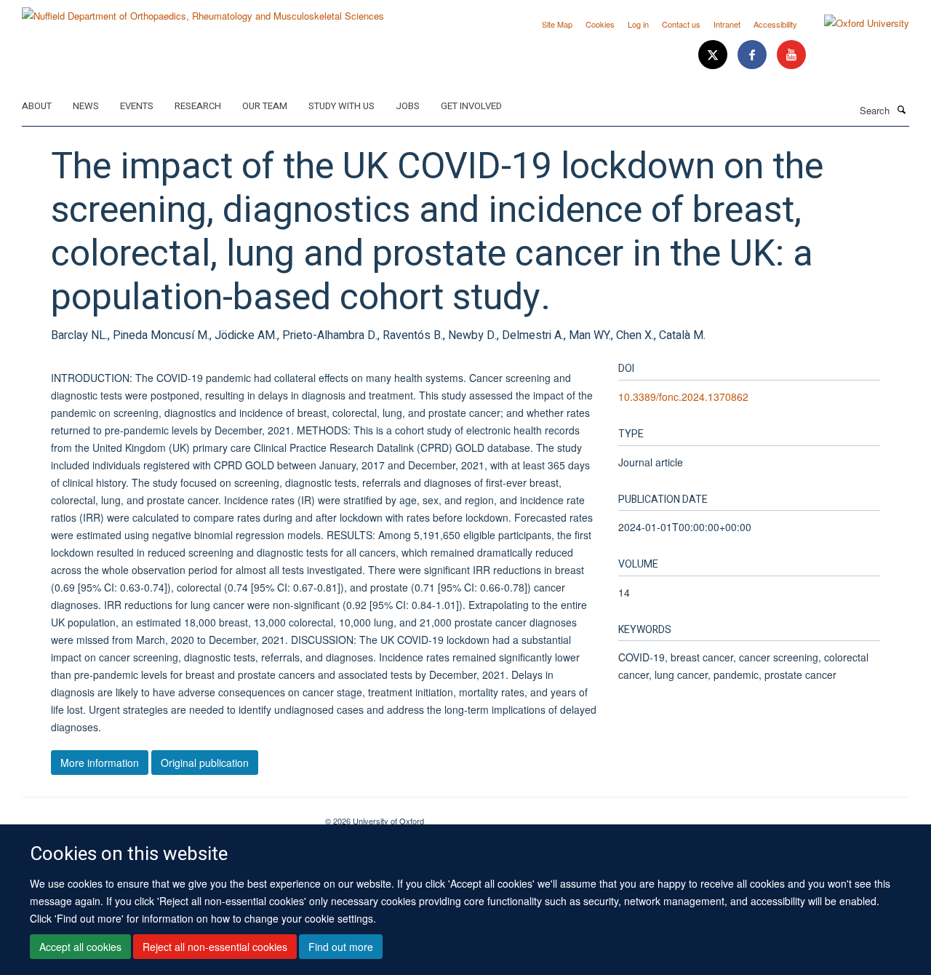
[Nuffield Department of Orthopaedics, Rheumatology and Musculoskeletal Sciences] (203, 10)
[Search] (901, 109)
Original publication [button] (205, 762)
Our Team (264, 106)
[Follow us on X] (714, 55)
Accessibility (775, 24)
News (86, 106)
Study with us (341, 106)
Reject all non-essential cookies (215, 946)
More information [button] (99, 762)
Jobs (408, 106)
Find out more (340, 946)
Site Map (557, 24)
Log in (638, 24)
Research (198, 106)
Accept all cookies (80, 946)
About (37, 106)
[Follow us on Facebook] (754, 55)
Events (136, 106)
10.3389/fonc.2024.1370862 (683, 396)
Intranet (727, 24)
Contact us (681, 24)
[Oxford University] (855, 23)
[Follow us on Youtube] (791, 55)
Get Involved (471, 106)
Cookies (600, 24)
